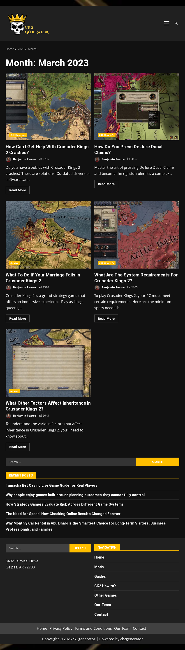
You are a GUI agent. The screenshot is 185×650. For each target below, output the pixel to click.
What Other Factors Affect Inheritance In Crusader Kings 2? (48, 363)
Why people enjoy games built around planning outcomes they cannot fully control (75, 495)
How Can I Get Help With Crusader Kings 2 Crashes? (48, 106)
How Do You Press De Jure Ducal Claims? (137, 106)
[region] (58, 615)
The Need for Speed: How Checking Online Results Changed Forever (63, 514)
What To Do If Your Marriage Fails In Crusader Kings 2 (48, 235)
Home (99, 557)
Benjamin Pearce (24, 159)
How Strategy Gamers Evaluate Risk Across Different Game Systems (65, 504)
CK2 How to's (17, 135)
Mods (99, 567)
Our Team (122, 628)
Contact (139, 628)
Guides (14, 263)
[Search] (176, 23)
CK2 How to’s (105, 586)
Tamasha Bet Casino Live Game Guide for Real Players (51, 485)
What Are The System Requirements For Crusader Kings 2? (137, 235)
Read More (17, 190)
